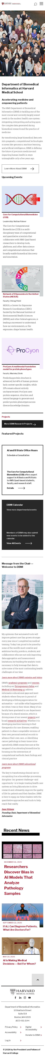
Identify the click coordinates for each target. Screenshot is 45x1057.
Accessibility (10, 1032)
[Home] (11, 3)
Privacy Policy (11, 1027)
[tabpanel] (22, 46)
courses (35, 682)
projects (31, 717)
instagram (25, 998)
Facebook (15, 998)
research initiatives (17, 720)
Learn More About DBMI (15, 168)
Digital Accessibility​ (31, 1028)
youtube (29, 998)
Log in (8, 1040)
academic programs (18, 682)
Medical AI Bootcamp (12, 689)
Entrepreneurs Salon (24, 686)
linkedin (20, 998)
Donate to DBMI (32, 1035)
